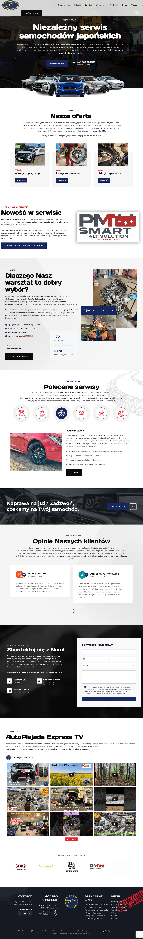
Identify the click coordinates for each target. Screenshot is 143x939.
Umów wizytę (31, 13)
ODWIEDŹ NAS (51, 679)
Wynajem (100, 5)
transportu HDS (98, 131)
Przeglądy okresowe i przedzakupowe (91, 430)
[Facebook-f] (20, 913)
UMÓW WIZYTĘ (118, 506)
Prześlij (109, 699)
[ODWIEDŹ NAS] (39, 681)
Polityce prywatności (118, 693)
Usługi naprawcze (26, 173)
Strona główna (64, 5)
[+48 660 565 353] (73, 63)
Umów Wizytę (57, 63)
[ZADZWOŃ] (9, 681)
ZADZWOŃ (20, 679)
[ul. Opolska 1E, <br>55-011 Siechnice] (55, 913)
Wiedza (134, 5)
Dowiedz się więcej (19, 356)
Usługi (77, 5)
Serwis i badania (108, 173)
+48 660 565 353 (86, 62)
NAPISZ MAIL (22, 689)
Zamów (74, 473)
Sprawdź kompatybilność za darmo (24, 246)
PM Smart (114, 5)
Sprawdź (21, 180)
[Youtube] (25, 913)
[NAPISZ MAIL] (9, 690)
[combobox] (84, 659)
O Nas (124, 5)
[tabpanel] (40, 585)
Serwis (88, 5)
